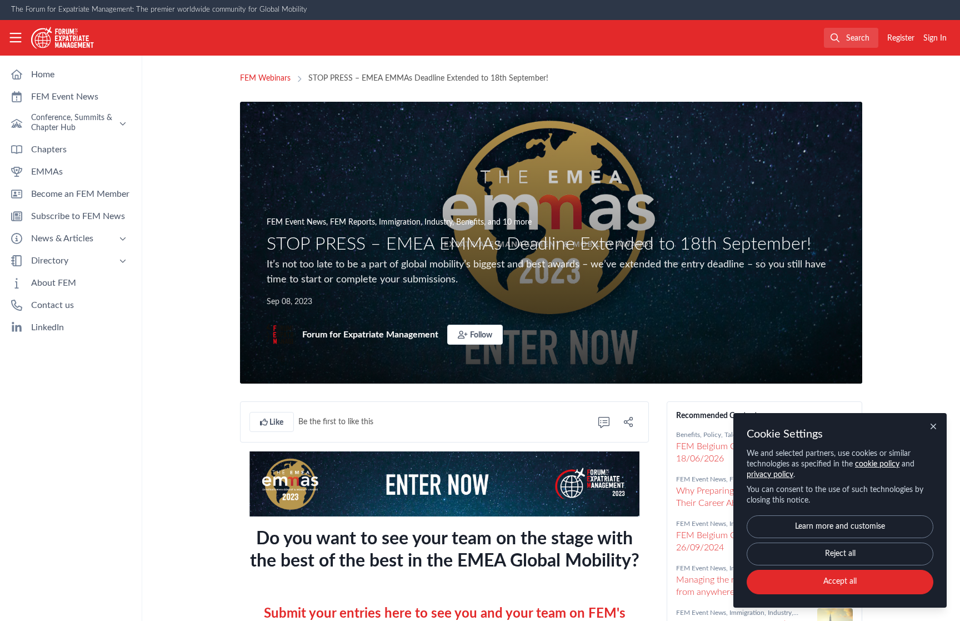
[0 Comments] (604, 422)
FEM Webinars (265, 78)
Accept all (840, 581)
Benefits (470, 222)
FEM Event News (296, 222)
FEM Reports (352, 222)
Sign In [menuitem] (935, 38)
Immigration (400, 222)
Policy (712, 434)
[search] (851, 38)
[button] (475, 335)
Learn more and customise (840, 526)
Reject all (840, 554)
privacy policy (770, 475)
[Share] (628, 422)
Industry (438, 222)
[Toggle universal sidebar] (15, 37)
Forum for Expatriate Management (370, 334)
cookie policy (877, 464)
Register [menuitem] (900, 38)
